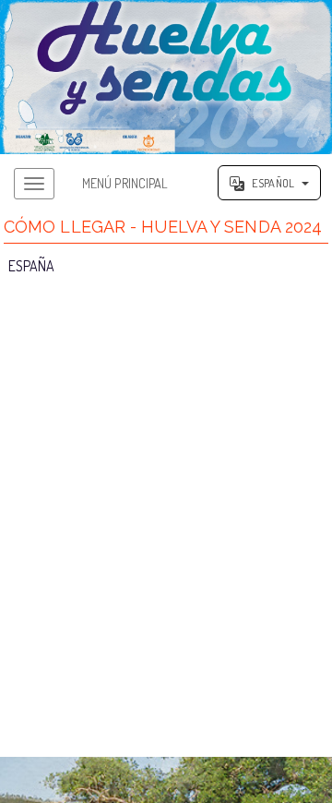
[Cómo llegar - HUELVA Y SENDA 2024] (166, 77)
